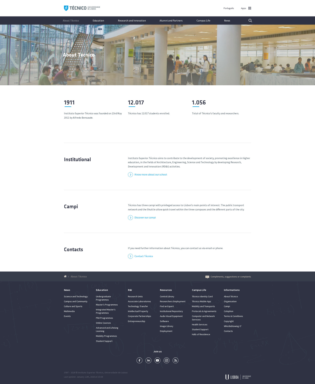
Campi (71, 206)
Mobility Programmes (106, 335)
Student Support (104, 341)
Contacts (73, 249)
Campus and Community (75, 301)
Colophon (228, 311)
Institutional (77, 159)
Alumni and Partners (171, 20)
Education (98, 20)
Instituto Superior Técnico (90, 372)
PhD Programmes (104, 317)
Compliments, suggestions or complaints (231, 276)
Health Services (199, 324)
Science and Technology (76, 296)
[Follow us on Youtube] (157, 360)
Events (67, 316)
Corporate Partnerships (139, 316)
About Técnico (71, 20)
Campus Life (203, 20)
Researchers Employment (172, 301)
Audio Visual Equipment (171, 316)
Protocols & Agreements (204, 311)
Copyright (229, 321)
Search (248, 20)
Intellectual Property (138, 311)
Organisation (230, 301)
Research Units (135, 296)
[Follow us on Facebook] (139, 360)
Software (164, 321)
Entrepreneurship (136, 321)
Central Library (167, 296)
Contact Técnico (144, 256)
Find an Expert (167, 306)
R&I (130, 290)
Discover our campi (145, 217)
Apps (243, 8)
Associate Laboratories (139, 301)
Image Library (166, 326)
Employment (166, 331)
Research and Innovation (132, 20)
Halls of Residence (201, 334)
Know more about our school (151, 174)
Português (229, 8)
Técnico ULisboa (82, 8)
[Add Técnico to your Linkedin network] (148, 360)
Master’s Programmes (107, 304)
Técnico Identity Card (202, 296)
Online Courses (103, 322)
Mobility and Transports (203, 306)
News (227, 20)
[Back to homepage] (65, 276)
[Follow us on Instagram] (166, 360)
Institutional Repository (171, 311)
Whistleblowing (231, 326)
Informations (232, 290)
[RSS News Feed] (175, 360)
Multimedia (69, 311)
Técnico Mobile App (201, 301)
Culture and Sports (73, 306)
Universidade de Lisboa (116, 372)
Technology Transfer (138, 306)
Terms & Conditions (233, 316)
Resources (166, 290)
